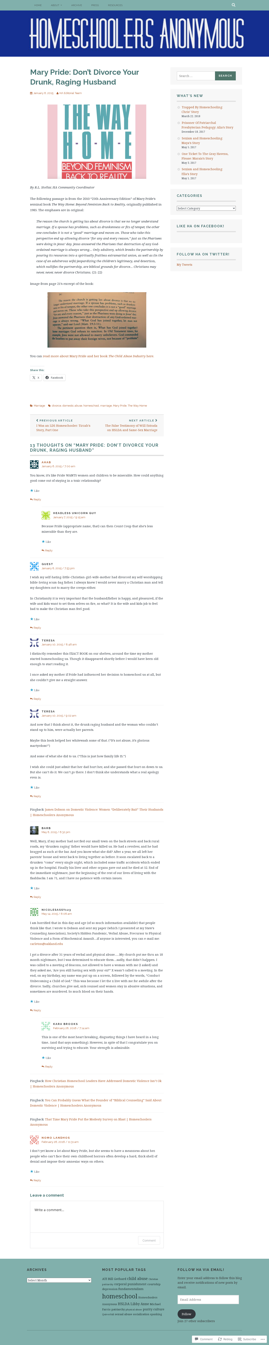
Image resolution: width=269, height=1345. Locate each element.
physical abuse (134, 1309)
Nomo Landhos (56, 1137)
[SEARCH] (234, 5)
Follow (186, 1314)
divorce (56, 405)
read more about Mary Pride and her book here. (98, 356)
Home (38, 5)
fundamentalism (131, 1289)
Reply (37, 499)
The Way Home (137, 405)
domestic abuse (72, 405)
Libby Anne (140, 1304)
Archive (76, 5)
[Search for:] (196, 76)
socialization (141, 1314)
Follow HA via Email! (201, 1270)
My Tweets (184, 265)
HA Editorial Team (70, 93)
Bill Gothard (117, 1279)
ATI (104, 1279)
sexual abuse (123, 1314)
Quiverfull (108, 1314)
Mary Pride (120, 405)
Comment (149, 1240)
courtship (154, 1284)
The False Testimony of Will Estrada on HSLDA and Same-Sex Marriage (131, 425)
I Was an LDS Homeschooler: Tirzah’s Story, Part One (63, 425)
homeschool (91, 405)
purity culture (153, 1309)
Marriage (39, 405)
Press (95, 5)
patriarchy (118, 1309)
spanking (156, 1314)
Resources (115, 5)
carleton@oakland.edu (46, 944)
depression (109, 1289)
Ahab (46, 462)
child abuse (137, 1278)
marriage (106, 405)
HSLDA (124, 1303)
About (55, 5)
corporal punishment (130, 1284)
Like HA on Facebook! (200, 226)
